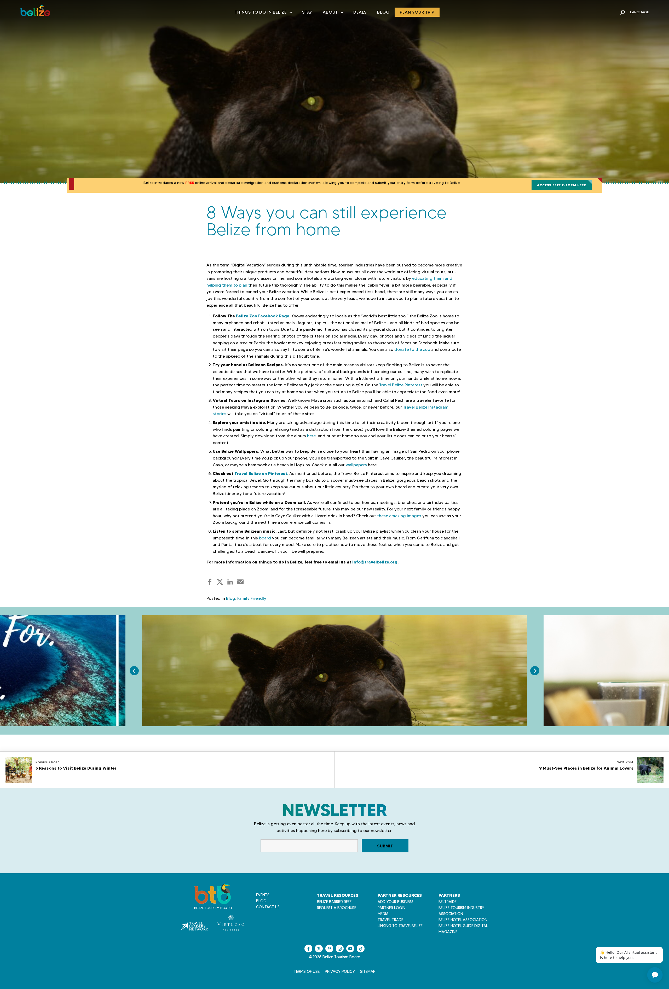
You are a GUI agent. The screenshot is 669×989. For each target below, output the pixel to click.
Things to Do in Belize (263, 13)
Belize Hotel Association (463, 919)
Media (383, 913)
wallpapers (356, 464)
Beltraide (448, 901)
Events (262, 895)
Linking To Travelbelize (400, 925)
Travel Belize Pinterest (400, 384)
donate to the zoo (412, 349)
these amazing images (399, 515)
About (333, 13)
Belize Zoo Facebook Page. (263, 315)
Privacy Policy (340, 971)
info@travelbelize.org (374, 562)
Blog (383, 12)
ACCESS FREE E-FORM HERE (561, 185)
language (639, 12)
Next (534, 670)
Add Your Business (395, 901)
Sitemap (368, 971)
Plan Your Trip (417, 12)
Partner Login (391, 907)
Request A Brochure (336, 907)
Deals (360, 12)
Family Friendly (251, 598)
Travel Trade (390, 919)
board (265, 538)
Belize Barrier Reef (334, 901)
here (311, 435)
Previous (134, 670)
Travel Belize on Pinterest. (261, 473)
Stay (307, 12)
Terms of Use (307, 971)
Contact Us (268, 907)
